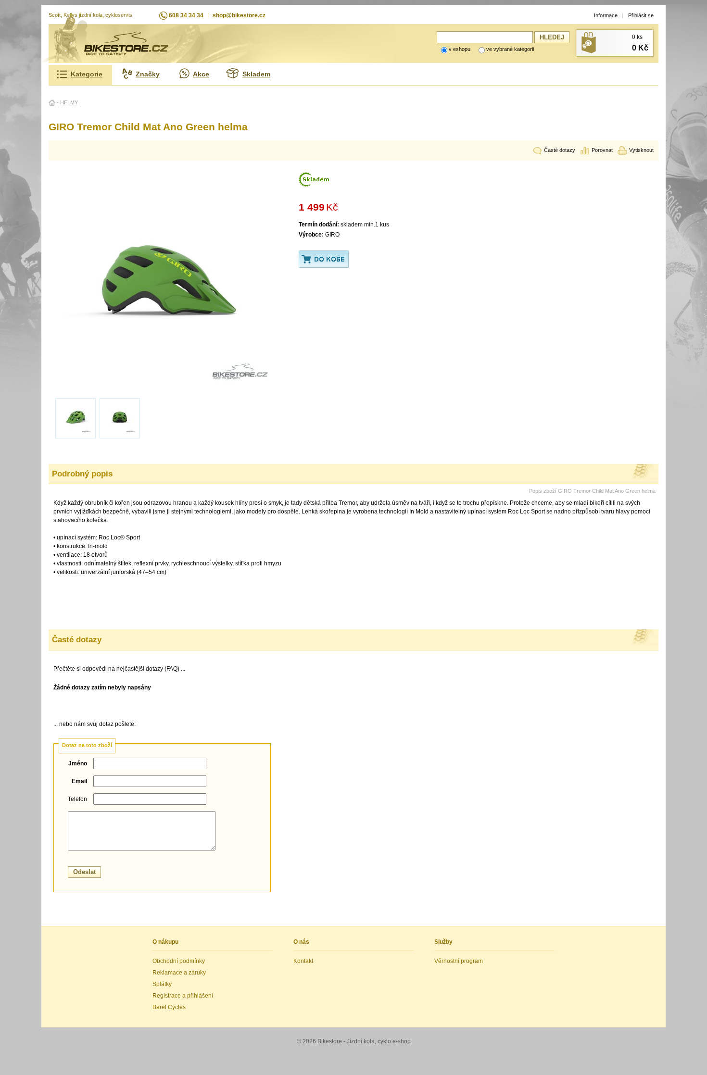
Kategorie (86, 74)
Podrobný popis (82, 473)
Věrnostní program (458, 961)
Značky (148, 74)
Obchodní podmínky (178, 961)
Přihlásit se (641, 15)
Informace (606, 15)
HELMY (69, 102)
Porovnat (602, 150)
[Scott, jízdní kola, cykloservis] (126, 53)
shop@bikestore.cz (239, 15)
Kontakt (303, 961)
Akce (201, 74)
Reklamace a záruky (179, 972)
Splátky (162, 984)
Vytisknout (641, 150)
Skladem (256, 74)
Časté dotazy (559, 150)
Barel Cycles (169, 1007)
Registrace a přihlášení (182, 995)
